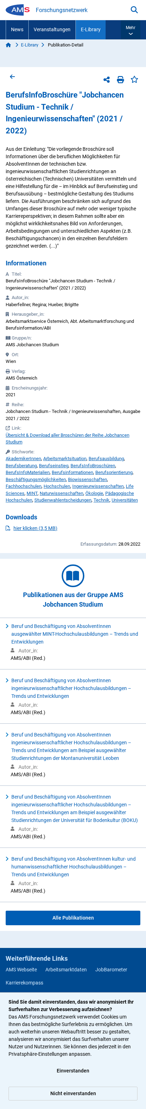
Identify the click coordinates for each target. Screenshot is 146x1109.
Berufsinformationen (72, 472)
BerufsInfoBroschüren (93, 465)
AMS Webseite (21, 969)
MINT (32, 493)
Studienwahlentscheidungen (62, 500)
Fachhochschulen (23, 486)
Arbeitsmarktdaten (66, 969)
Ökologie (94, 493)
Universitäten (125, 500)
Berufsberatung (21, 465)
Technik (102, 500)
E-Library (91, 29)
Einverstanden (73, 1071)
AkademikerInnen (23, 458)
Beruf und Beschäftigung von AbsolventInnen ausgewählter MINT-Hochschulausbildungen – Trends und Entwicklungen (74, 634)
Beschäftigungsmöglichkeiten (36, 479)
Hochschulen (57, 486)
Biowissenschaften (87, 479)
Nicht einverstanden (73, 1093)
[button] (130, 29)
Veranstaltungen (52, 29)
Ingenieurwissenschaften (98, 486)
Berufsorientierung (114, 472)
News (17, 29)
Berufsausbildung (106, 458)
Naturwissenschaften (61, 493)
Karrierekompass (24, 983)
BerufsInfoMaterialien (28, 472)
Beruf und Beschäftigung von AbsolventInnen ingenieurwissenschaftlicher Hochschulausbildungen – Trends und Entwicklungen (71, 688)
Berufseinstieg (53, 465)
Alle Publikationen (73, 918)
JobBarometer (111, 969)
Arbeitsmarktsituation (64, 458)
